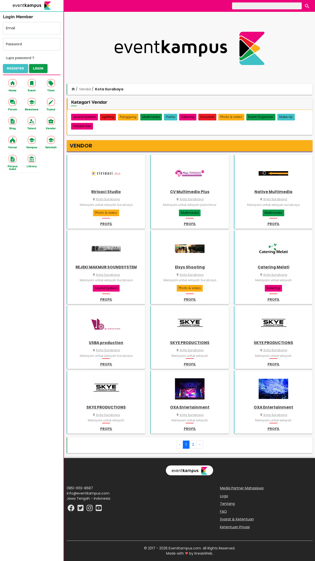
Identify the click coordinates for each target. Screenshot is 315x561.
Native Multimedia (273, 191)
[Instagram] (90, 509)
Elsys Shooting (190, 267)
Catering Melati (273, 267)
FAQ (223, 511)
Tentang (227, 503)
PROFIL (106, 223)
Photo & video (231, 117)
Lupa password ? (20, 57)
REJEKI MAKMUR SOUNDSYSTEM (106, 267)
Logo (224, 496)
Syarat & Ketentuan (237, 519)
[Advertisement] (189, 48)
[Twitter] (81, 509)
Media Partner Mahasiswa (242, 488)
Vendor (85, 89)
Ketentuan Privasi (235, 527)
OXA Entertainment (189, 407)
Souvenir (207, 117)
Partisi (170, 117)
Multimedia (151, 117)
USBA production (106, 342)
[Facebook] (72, 509)
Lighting (108, 117)
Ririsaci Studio (106, 191)
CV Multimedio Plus (189, 191)
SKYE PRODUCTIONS (189, 342)
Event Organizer (260, 117)
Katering (187, 117)
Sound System (84, 117)
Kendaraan (82, 126)
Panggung (128, 117)
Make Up (286, 117)
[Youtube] (99, 509)
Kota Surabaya (106, 199)
